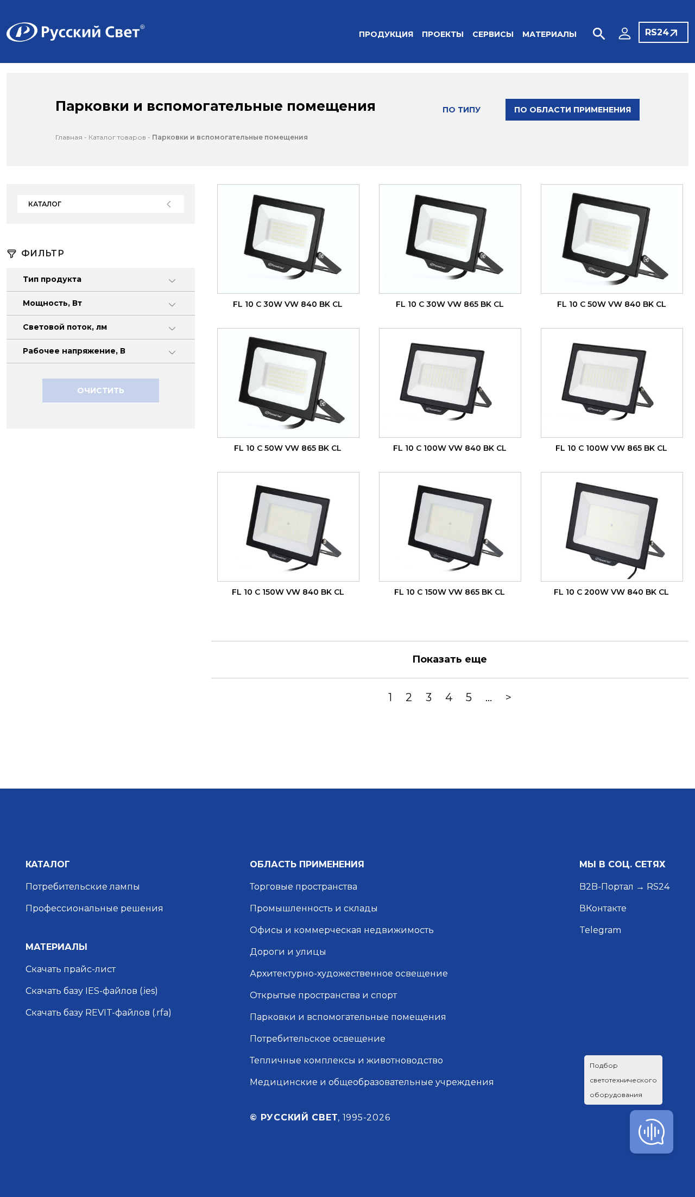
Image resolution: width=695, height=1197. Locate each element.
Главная (69, 137)
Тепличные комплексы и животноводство (346, 1060)
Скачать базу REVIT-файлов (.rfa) (99, 1012)
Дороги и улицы (288, 952)
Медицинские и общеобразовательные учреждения (372, 1082)
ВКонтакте (603, 908)
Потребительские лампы (83, 886)
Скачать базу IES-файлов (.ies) (92, 991)
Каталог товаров (117, 137)
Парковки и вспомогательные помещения (230, 137)
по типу (462, 110)
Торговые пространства (303, 886)
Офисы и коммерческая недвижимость (342, 930)
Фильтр (42, 254)
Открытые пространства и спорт (323, 995)
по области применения (572, 110)
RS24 (657, 32)
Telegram (600, 930)
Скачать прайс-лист (71, 969)
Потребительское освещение (318, 1039)
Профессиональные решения (94, 908)
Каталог (44, 204)
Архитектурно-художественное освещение (349, 973)
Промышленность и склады (314, 908)
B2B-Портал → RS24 (624, 886)
